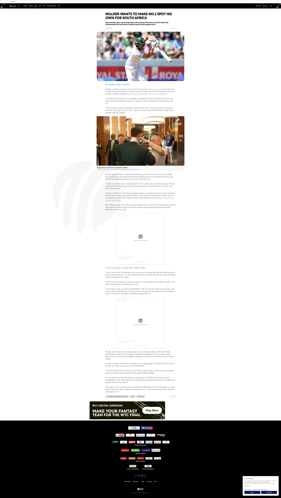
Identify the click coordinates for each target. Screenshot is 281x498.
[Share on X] (174, 28)
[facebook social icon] (136, 475)
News (132, 396)
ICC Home (13, 1)
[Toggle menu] (271, 6)
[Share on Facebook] (172, 28)
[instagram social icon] (142, 475)
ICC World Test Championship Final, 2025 (117, 396)
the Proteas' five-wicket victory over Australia (147, 94)
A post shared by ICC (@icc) (140, 261)
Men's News (141, 396)
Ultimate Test (153, 89)
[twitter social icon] (145, 475)
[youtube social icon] (139, 475)
